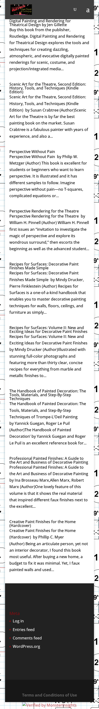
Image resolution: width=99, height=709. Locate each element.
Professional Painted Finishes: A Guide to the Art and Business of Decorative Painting (48, 460)
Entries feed (24, 629)
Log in (18, 621)
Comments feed (27, 638)
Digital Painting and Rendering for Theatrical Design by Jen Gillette (40, 22)
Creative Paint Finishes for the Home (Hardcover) (42, 523)
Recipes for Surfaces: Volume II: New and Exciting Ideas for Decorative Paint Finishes (48, 329)
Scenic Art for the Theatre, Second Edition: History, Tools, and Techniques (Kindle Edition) (47, 88)
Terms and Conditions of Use (49, 695)
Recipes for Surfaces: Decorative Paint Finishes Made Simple (44, 266)
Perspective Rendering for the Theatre (44, 211)
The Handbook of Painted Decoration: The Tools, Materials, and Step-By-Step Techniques (47, 394)
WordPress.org (26, 646)
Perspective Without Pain (32, 151)
